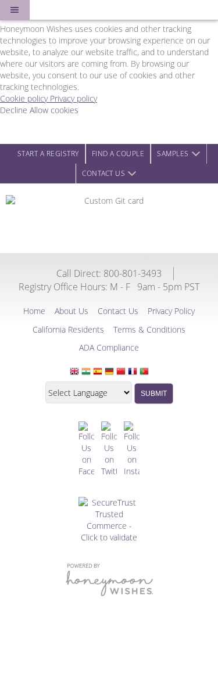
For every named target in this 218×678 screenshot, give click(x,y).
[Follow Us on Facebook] (86, 449)
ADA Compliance (109, 347)
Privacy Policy (171, 310)
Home (34, 310)
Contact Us (103, 173)
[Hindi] (86, 372)
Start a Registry (48, 153)
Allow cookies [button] (54, 110)
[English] (74, 372)
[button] (14, 10)
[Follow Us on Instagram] (131, 449)
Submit (154, 394)
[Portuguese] (144, 372)
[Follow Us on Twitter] (109, 449)
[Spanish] (97, 372)
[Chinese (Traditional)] (121, 372)
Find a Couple (118, 153)
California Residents (68, 329)
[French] (132, 372)
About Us (71, 310)
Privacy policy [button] (73, 98)
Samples (173, 153)
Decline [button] (15, 110)
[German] (109, 372)
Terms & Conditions (149, 329)
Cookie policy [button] (25, 98)
